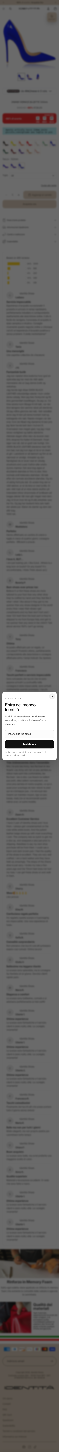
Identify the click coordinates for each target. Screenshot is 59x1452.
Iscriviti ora (29, 744)
